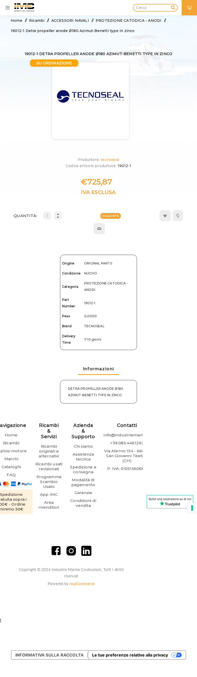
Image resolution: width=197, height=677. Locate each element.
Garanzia (83, 492)
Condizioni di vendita (83, 503)
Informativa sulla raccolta (49, 655)
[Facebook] (56, 551)
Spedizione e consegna (83, 469)
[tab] (98, 369)
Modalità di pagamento (83, 482)
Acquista (110, 216)
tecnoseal (110, 159)
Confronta (178, 215)
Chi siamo (83, 446)
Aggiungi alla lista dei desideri (165, 215)
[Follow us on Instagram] (71, 551)
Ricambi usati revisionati (49, 466)
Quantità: (25, 215)
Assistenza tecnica (83, 456)
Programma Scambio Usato (48, 481)
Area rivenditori (48, 505)
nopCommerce (82, 584)
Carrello (191, 4)
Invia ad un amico (99, 228)
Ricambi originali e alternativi (49, 451)
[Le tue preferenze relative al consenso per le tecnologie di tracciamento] (192, 508)
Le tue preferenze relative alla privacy (130, 655)
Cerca (173, 7)
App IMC (49, 494)
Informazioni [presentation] (98, 368)
